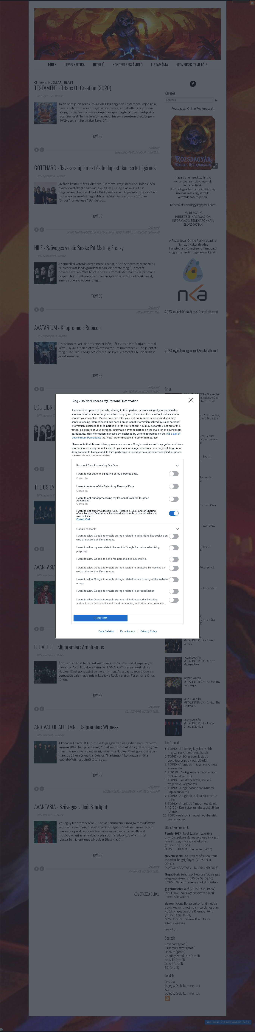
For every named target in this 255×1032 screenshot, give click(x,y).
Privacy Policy (149, 631)
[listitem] (127, 465)
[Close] (192, 401)
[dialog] (127, 516)
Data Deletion (106, 631)
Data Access (127, 631)
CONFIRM (101, 618)
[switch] (174, 473)
